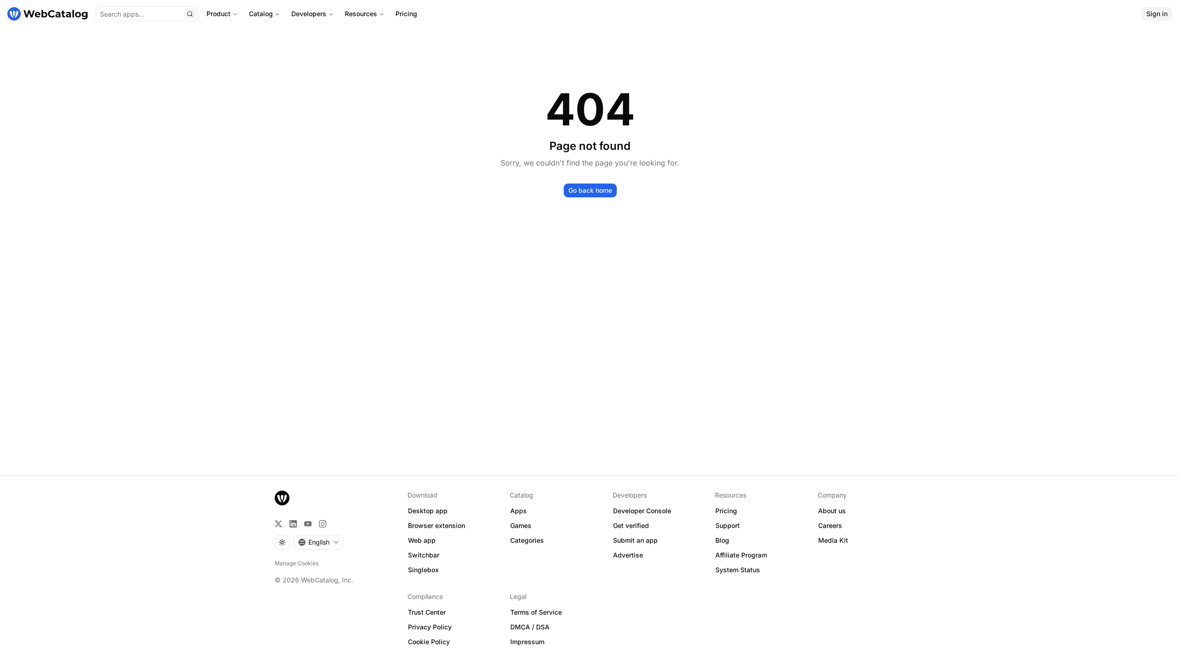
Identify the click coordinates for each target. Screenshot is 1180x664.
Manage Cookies (297, 563)
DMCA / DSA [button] (529, 627)
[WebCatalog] (282, 498)
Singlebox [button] (423, 570)
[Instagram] (322, 524)
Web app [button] (422, 540)
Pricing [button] (726, 511)
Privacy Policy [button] (430, 627)
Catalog (261, 14)
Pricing (406, 14)
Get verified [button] (631, 525)
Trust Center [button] (427, 612)
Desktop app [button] (428, 511)
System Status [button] (737, 570)
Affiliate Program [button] (741, 555)
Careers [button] (830, 525)
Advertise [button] (628, 555)
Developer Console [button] (642, 511)
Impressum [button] (527, 642)
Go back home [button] (590, 190)
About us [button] (832, 511)
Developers (308, 14)
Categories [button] (527, 540)
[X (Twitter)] (278, 524)
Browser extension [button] (436, 525)
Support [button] (727, 525)
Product (218, 14)
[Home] (47, 13)
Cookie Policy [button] (429, 642)
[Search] (189, 13)
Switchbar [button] (423, 555)
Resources (361, 14)
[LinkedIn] (293, 524)
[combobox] (318, 542)
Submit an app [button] (635, 540)
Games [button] (520, 525)
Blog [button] (722, 540)
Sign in (1157, 14)
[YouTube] (308, 524)
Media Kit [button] (833, 540)
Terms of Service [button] (536, 612)
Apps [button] (518, 511)
